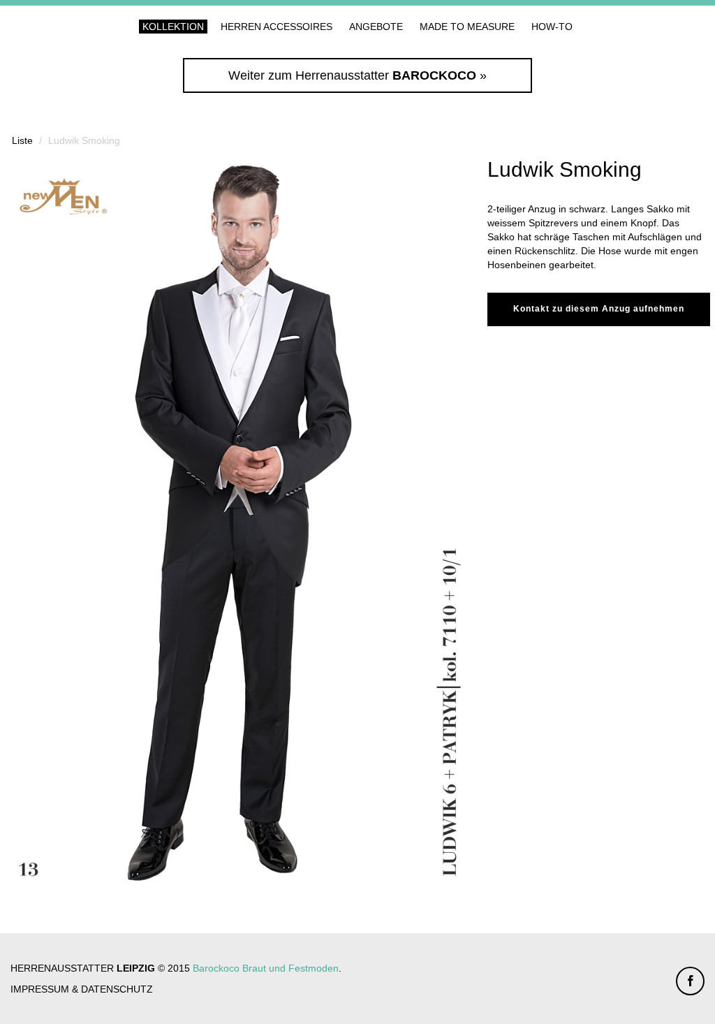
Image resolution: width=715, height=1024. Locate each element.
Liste (22, 140)
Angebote (376, 26)
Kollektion (173, 26)
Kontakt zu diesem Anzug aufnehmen (598, 309)
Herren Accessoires (276, 26)
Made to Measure (467, 26)
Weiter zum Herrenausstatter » (357, 75)
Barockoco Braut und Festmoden (266, 968)
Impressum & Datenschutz (81, 989)
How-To (552, 26)
